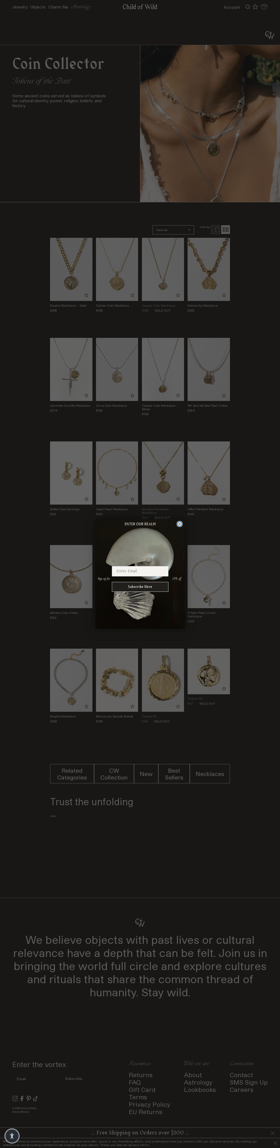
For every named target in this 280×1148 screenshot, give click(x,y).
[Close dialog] (179, 524)
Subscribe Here (140, 586)
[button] (12, 1136)
